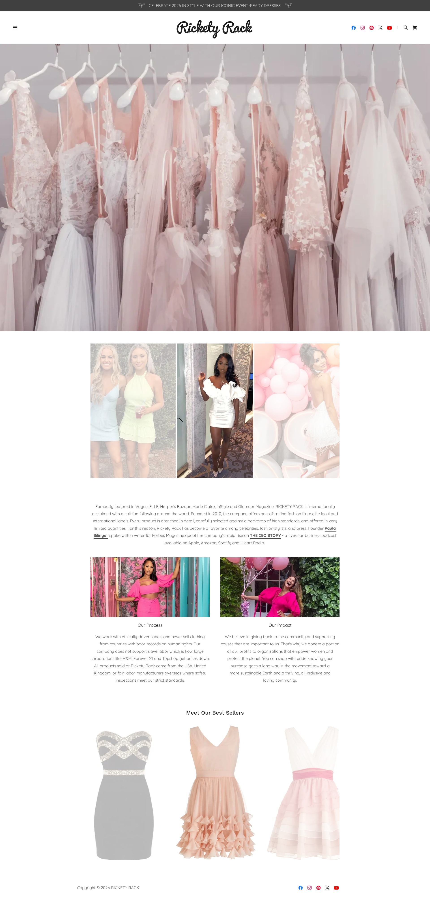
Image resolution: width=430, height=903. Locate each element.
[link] (215, 27)
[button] (15, 27)
